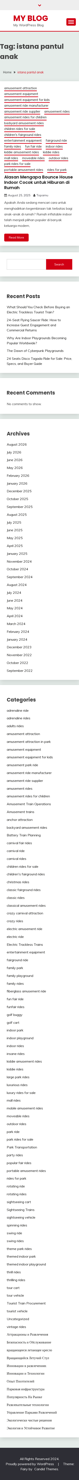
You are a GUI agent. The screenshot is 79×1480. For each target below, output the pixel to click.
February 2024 (18, 631)
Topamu (42, 195)
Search (59, 264)
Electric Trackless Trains (25, 944)
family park (15, 968)
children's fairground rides (22, 135)
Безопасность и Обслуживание (29, 1342)
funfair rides (15, 1007)
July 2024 (14, 592)
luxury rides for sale (21, 1093)
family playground (20, 976)
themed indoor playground (26, 1264)
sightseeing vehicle (21, 1217)
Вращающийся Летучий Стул (28, 1358)
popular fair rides (19, 1163)
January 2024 (17, 639)
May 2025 (15, 538)
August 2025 (17, 514)
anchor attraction (20, 819)
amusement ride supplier (22, 111)
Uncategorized (18, 1319)
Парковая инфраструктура (25, 1389)
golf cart (13, 1022)
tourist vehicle (17, 1311)
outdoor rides (58, 158)
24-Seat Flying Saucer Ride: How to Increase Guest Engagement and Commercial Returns (34, 325)
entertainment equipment (23, 140)
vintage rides (16, 1327)
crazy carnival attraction (25, 913)
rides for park (57, 170)
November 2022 (19, 655)
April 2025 (15, 546)
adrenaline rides (18, 718)
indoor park (15, 1030)
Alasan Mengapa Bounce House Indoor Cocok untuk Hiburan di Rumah (38, 182)
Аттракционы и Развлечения (27, 1334)
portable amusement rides (23, 170)
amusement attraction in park (29, 741)
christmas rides (18, 882)
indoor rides (54, 146)
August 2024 (17, 585)
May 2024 (15, 608)
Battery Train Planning (24, 835)
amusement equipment (21, 94)
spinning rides (17, 1225)
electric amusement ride (24, 929)
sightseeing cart (19, 1202)
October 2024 (17, 569)
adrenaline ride (18, 710)
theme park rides (19, 1249)
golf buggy (15, 1015)
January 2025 (17, 553)
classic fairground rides (24, 890)
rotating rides (17, 1194)
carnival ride (16, 851)
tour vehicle (15, 1295)
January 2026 (17, 483)
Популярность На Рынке (24, 1397)
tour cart (13, 1288)
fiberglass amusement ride (26, 991)
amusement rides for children (25, 117)
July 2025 (14, 522)
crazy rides (15, 921)
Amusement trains (20, 812)
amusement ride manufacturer (26, 105)
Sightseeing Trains (21, 1210)
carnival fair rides (19, 843)
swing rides (15, 1241)
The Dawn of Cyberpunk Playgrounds (35, 351)
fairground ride (56, 140)
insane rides (16, 1054)
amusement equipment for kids (27, 100)
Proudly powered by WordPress (30, 1464)
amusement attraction (20, 88)
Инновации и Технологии (25, 1373)
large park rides (18, 1077)
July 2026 (14, 452)
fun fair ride (33, 146)
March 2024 (16, 624)
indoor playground (20, 1038)
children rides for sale (19, 129)
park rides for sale (17, 164)
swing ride (14, 1233)
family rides (12, 146)
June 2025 (15, 530)
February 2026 (18, 475)
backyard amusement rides (24, 123)
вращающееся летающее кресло (29, 1350)
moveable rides (33, 158)
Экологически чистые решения (29, 1420)
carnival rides (16, 858)
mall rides (11, 158)
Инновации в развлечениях (26, 1366)
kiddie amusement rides (21, 152)
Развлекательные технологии (28, 1405)
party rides (15, 1155)
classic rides (16, 898)
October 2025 (17, 499)
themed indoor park (21, 1256)
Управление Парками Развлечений (32, 1412)
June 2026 (15, 460)
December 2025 (19, 491)
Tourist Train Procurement (26, 1303)
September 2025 (20, 507)
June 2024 (15, 600)
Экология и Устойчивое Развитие (31, 1428)
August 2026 (17, 444)
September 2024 (20, 577)
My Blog (30, 18)
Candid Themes (46, 1469)
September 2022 (20, 670)
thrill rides (14, 1272)
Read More (16, 237)
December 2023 (19, 647)
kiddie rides (51, 152)
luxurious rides (17, 1085)
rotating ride (16, 1186)
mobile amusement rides (25, 1108)
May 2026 (15, 468)
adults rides (15, 726)
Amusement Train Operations (29, 804)
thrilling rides (16, 1280)
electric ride (15, 937)
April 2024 (15, 616)
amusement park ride (22, 765)
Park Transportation (22, 1147)
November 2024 (19, 561)
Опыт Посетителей (20, 1381)
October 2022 (17, 663)
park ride (13, 1132)
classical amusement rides (26, 905)
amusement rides (57, 111)
